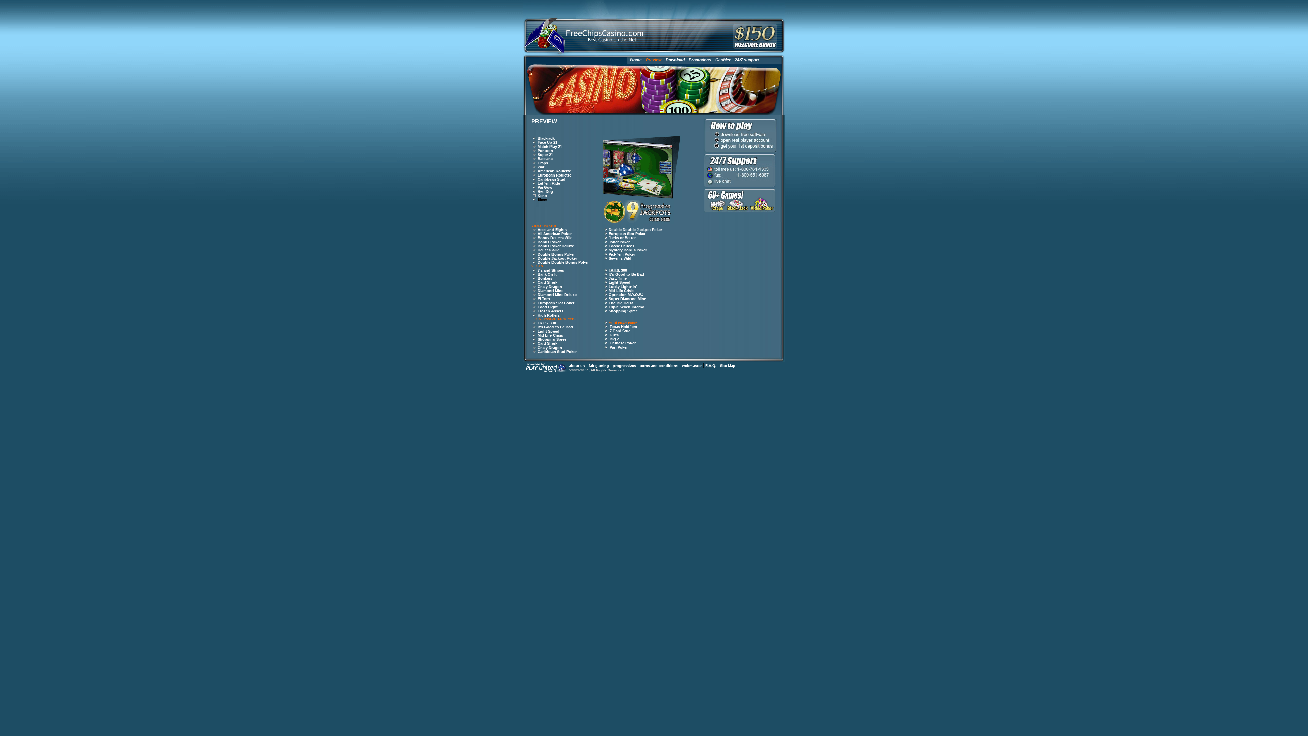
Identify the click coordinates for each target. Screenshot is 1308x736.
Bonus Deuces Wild (555, 238)
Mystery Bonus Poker (628, 250)
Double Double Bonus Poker (563, 262)
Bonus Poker (549, 242)
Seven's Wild (620, 258)
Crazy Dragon (550, 287)
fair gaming (599, 366)
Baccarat (545, 159)
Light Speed (619, 282)
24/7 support (747, 60)
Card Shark (547, 282)
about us (577, 366)
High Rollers (549, 315)
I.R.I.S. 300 (618, 270)
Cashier (723, 60)
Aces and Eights (552, 230)
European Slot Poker (627, 234)
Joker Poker (619, 242)
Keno (542, 196)
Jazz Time (618, 278)
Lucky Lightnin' (623, 287)
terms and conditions (659, 366)
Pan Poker (619, 347)
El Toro (544, 299)
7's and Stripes (551, 270)
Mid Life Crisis (621, 291)
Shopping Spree (623, 311)
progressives (624, 366)
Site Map (727, 366)
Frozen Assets (550, 311)
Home (636, 60)
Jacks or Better (622, 238)
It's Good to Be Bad (626, 274)
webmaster (692, 366)
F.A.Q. (710, 366)
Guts (614, 335)
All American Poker (555, 234)
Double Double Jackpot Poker (635, 230)
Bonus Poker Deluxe (556, 246)
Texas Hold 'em (623, 327)
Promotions (700, 60)
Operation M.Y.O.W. (626, 295)
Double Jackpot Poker (557, 258)
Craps (543, 163)
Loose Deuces (621, 246)
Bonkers (545, 278)
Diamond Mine (550, 291)
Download (675, 60)
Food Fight (548, 307)
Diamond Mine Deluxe (557, 295)
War (541, 167)
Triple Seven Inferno (626, 307)
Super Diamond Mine (627, 299)
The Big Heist (621, 303)
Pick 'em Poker (622, 254)
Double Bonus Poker (556, 254)
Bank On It (547, 274)
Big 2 (614, 339)
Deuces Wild (549, 250)
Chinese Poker (623, 343)
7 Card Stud (620, 331)
